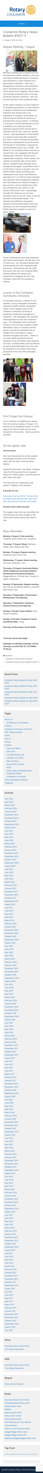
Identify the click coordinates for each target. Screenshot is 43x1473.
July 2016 (9, 1100)
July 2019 (9, 984)
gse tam (25, 1454)
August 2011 (10, 1289)
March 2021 (10, 920)
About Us (9, 719)
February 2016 (11, 1116)
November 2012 (11, 1241)
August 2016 (10, 1096)
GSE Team (10, 751)
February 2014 (11, 1192)
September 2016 (12, 1093)
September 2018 (12, 1016)
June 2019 (9, 988)
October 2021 (10, 898)
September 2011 (11, 1285)
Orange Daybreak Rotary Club (17, 1403)
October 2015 (10, 1128)
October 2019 (10, 975)
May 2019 (9, 991)
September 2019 (12, 978)
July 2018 (9, 1023)
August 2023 (10, 828)
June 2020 (9, 949)
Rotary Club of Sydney (14, 1384)
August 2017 (10, 1058)
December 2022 (11, 853)
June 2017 (9, 1064)
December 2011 (11, 1276)
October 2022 (10, 860)
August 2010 (10, 1327)
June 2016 (9, 1103)
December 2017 (11, 1045)
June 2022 (9, 872)
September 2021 (12, 901)
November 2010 (11, 1317)
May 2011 (9, 1298)
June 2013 (9, 1218)
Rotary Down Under (13, 1416)
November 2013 (11, 1202)
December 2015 (11, 1122)
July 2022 (9, 869)
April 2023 (9, 840)
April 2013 (9, 1224)
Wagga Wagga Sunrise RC (15, 1435)
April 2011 (9, 1301)
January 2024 (10, 812)
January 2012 (10, 1273)
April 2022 (9, 879)
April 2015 (9, 1148)
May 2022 (9, 876)
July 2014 (9, 1177)
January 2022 (10, 888)
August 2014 (10, 1173)
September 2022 (12, 863)
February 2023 (11, 847)
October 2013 (10, 1205)
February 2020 (11, 962)
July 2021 (9, 908)
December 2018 (11, 1007)
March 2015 (10, 1151)
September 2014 (12, 1170)
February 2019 (11, 1000)
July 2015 (9, 1138)
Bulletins (9, 656)
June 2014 (9, 1180)
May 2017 (9, 1068)
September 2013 (12, 1209)
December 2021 (11, 892)
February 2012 (11, 1269)
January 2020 (10, 965)
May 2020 (9, 952)
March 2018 (10, 1036)
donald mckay (19, 1454)
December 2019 (11, 968)
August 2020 (10, 943)
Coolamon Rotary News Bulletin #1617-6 (22, 662)
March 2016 (10, 1112)
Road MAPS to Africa (15, 764)
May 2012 (9, 1260)
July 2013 (9, 1215)
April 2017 (9, 1071)
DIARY (7, 735)
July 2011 (8, 1292)
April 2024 (9, 802)
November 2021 (11, 895)
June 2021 (9, 911)
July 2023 (9, 831)
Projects (8, 745)
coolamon (12, 1454)
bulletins (7, 1454)
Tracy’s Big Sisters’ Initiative (16, 780)
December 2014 (11, 1160)
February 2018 (11, 1039)
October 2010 (10, 1321)
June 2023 (9, 834)
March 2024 (10, 805)
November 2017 (11, 1048)
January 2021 (10, 927)
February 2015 (11, 1154)
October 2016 (10, 1090)
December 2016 (11, 1084)
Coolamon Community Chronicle (19, 659)
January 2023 (10, 850)
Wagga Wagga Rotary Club (16, 1432)
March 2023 (10, 844)
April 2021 (9, 917)
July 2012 (9, 1253)
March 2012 (10, 1266)
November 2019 (11, 972)
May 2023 (9, 837)
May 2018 (9, 1029)
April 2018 (9, 1032)
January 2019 (10, 1004)
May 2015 (9, 1145)
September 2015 (12, 1132)
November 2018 (11, 1010)
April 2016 (9, 1109)
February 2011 (10, 1308)
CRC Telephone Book (13, 732)
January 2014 (10, 1196)
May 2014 (9, 1183)
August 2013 (10, 1212)
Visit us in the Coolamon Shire (17, 1429)
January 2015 (10, 1157)
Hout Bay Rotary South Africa (17, 1346)
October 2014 (10, 1167)
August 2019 (10, 981)
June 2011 (9, 1295)
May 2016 (9, 1106)
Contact (8, 726)
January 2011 (10, 1311)
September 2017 (12, 1055)
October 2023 (10, 821)
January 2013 (10, 1234)
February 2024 (11, 808)
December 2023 (11, 815)
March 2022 (10, 882)
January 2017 (10, 1080)
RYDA (8, 767)
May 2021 (9, 914)
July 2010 (9, 1330)
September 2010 (12, 1324)
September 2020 (12, 940)
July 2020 (9, 946)
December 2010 (11, 1314)
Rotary (30, 1454)
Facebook (9, 783)
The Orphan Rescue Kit (14, 1349)
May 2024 (9, 799)
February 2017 (11, 1077)
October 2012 (10, 1244)
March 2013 (10, 1228)
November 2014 (11, 1164)
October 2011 (10, 1282)
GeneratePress (35, 1470)
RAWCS (8, 1409)
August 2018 (10, 1020)
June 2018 (9, 1026)
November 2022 (11, 856)
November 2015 (11, 1125)
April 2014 (9, 1186)
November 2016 (11, 1087)
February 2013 (11, 1231)
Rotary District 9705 (13, 1413)
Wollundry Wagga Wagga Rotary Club (20, 1438)
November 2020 (11, 933)
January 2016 (10, 1119)
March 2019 (10, 997)
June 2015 (9, 1141)
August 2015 (10, 1135)
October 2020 (10, 936)
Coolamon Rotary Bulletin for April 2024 (21, 698)
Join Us (8, 739)
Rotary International (13, 1419)
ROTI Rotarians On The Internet (18, 1422)
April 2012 (9, 1263)
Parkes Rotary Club (13, 1406)
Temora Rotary (11, 1425)
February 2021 (11, 924)
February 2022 (11, 885)
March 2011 (9, 1305)
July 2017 (9, 1061)
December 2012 (11, 1237)
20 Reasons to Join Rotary (17, 723)
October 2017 (10, 1052)
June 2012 (9, 1257)
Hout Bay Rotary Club (15, 755)
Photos (8, 742)
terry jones (35, 1454)
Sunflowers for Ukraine (16, 776)
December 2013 (11, 1199)
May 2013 (9, 1221)
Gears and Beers (13, 748)
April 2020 (9, 956)
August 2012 (10, 1250)
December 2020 (11, 930)
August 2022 (10, 866)
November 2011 (11, 1279)
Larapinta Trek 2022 (14, 758)
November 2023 (11, 818)
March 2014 (10, 1189)
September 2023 (12, 824)
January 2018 (10, 1042)
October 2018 (10, 1013)
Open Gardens (12, 761)
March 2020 (10, 959)
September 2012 (12, 1247)
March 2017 (10, 1074)
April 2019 (9, 994)
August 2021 (10, 904)
